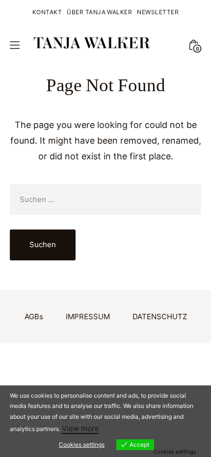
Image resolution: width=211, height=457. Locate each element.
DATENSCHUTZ (159, 316)
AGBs (34, 316)
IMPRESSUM (88, 316)
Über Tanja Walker (99, 12)
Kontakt (47, 12)
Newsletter (158, 12)
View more (80, 428)
